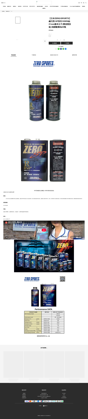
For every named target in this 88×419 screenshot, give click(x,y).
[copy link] (66, 49)
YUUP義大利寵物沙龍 (64, 6)
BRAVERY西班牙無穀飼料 (54, 6)
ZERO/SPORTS (32, 6)
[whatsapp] (63, 49)
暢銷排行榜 (9, 6)
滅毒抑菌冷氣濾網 (40, 6)
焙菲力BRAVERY (63, 397)
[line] (59, 49)
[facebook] (61, 49)
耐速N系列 (19, 6)
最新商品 (14, 6)
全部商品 (3, 11)
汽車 (11, 11)
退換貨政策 (24, 394)
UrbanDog (63, 396)
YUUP (64, 394)
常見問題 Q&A (24, 397)
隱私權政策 (24, 396)
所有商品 (4, 6)
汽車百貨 (46, 6)
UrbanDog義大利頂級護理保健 (75, 6)
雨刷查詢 (83, 6)
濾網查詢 (44, 8)
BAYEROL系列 (25, 6)
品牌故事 (24, 393)
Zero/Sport (63, 393)
